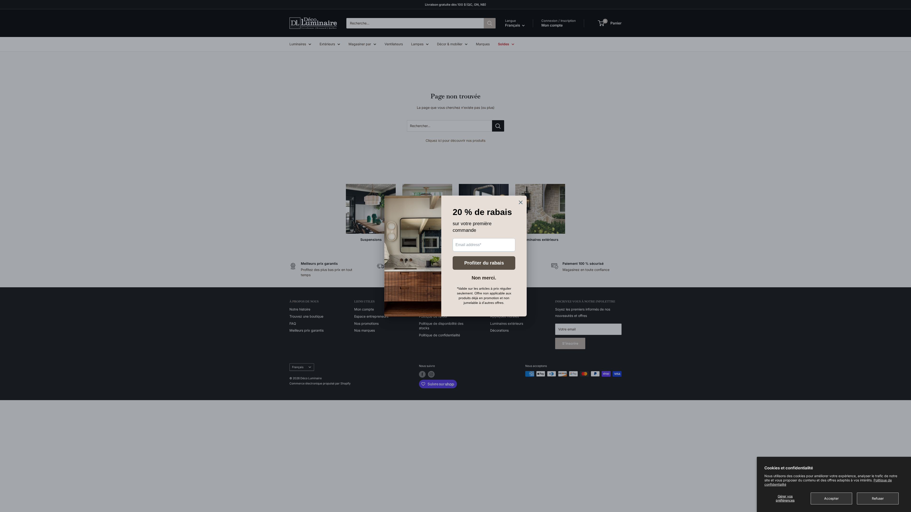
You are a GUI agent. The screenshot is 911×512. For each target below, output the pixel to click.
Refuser (878, 498)
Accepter (831, 498)
